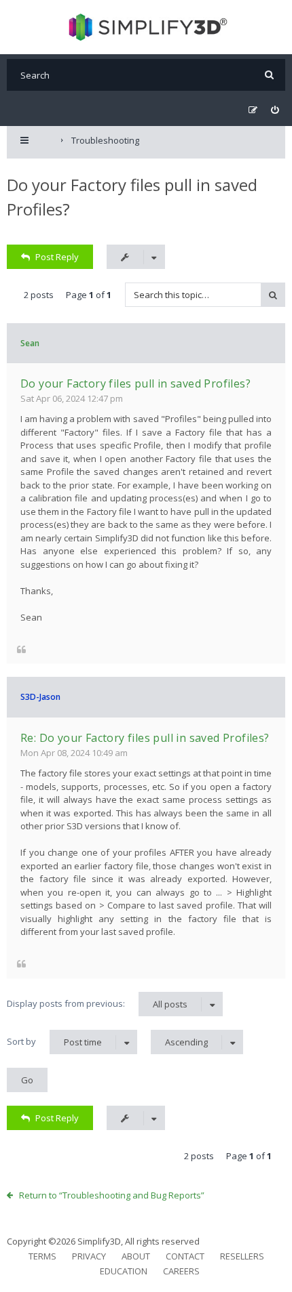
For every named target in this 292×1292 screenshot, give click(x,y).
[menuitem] (274, 110)
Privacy (89, 1256)
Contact (185, 1256)
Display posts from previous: (97, 1003)
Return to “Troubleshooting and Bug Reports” (111, 1195)
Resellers (242, 1256)
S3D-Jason (40, 697)
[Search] (269, 75)
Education (123, 1271)
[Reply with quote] (21, 649)
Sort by (54, 1041)
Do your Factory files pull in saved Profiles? (135, 383)
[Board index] (146, 27)
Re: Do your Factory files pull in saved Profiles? (145, 737)
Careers (181, 1271)
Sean (29, 343)
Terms (42, 1256)
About (136, 1256)
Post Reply (57, 257)
